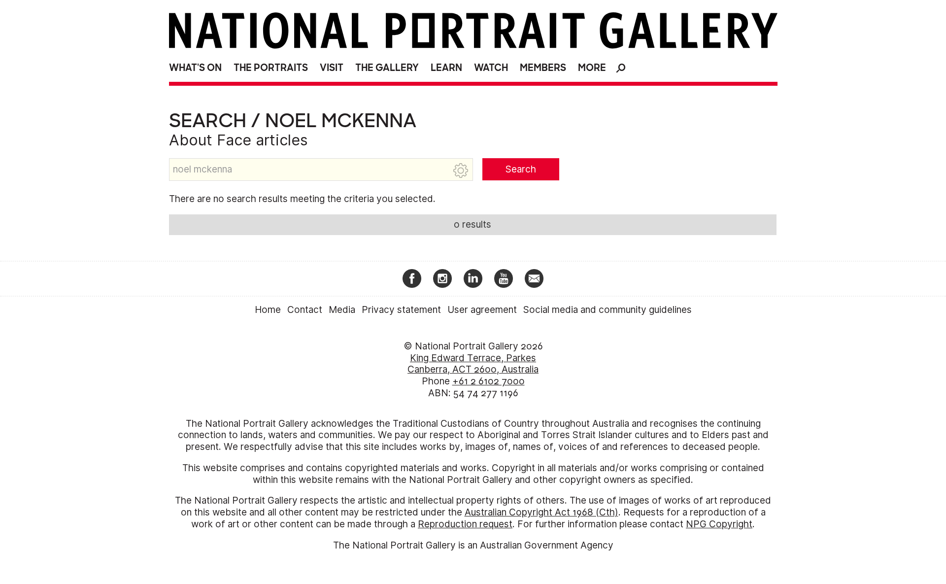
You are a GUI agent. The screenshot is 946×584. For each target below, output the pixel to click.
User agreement (482, 309)
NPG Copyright (719, 524)
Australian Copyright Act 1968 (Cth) (541, 512)
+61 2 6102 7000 (488, 381)
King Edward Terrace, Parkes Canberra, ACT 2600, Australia (473, 364)
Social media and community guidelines (607, 309)
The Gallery (387, 68)
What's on (195, 68)
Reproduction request (465, 524)
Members (543, 68)
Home (268, 309)
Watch (491, 68)
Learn (446, 68)
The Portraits (271, 68)
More (592, 68)
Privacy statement (401, 309)
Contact (304, 309)
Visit (331, 68)
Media (342, 309)
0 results (472, 224)
